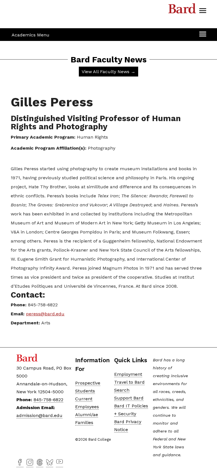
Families (84, 422)
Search (121, 390)
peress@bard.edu (45, 313)
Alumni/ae (86, 414)
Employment (128, 374)
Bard (182, 10)
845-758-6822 (48, 399)
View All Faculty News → (108, 71)
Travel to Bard (129, 382)
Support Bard (129, 398)
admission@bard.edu (39, 415)
